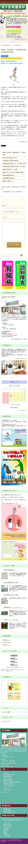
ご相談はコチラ (23, 141)
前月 (10, 385)
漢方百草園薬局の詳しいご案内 (19, 339)
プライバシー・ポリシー (9, 785)
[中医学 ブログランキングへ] (14, 658)
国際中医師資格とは (10, 570)
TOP (7, 45)
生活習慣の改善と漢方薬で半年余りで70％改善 (14, 166)
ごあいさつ (5, 772)
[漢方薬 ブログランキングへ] (14, 661)
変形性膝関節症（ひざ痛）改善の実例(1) (12, 191)
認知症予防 (5, 833)
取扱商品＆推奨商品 (8, 780)
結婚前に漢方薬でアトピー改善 (10, 169)
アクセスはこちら (22, 410)
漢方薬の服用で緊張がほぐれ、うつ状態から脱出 (14, 163)
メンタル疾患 (6, 822)
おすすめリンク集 (6, 721)
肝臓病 (4, 831)
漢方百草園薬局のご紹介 (11, 582)
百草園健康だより (6, 644)
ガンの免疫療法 (7, 835)
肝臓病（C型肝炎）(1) (8, 181)
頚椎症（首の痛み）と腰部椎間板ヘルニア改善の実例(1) (14, 153)
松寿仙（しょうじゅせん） (12, 620)
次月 (18, 385)
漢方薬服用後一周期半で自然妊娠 (10, 160)
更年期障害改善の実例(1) (8, 175)
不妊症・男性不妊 (7, 824)
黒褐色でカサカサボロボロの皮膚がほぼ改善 (13, 172)
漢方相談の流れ (7, 809)
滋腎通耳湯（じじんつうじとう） (13, 607)
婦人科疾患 (5, 830)
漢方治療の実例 (4, 56)
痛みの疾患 (5, 828)
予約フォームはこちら (21, 358)
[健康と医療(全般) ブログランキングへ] (14, 655)
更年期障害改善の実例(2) (8, 178)
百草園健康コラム (6, 640)
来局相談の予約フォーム (9, 810)
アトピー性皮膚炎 (7, 826)
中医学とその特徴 (7, 778)
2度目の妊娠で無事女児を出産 (10, 157)
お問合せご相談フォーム (9, 812)
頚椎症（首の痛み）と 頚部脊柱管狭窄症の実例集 (11, 58)
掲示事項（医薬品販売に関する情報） (12, 782)
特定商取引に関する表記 (11, 595)
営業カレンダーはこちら (21, 39)
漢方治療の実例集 (6, 642)
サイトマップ (6, 787)
